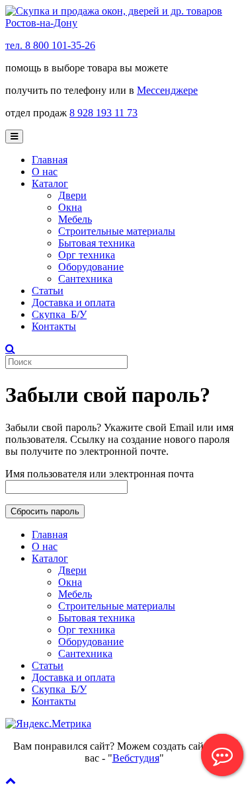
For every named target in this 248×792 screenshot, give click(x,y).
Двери (72, 195)
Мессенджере (167, 90)
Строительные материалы (116, 231)
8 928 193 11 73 (103, 112)
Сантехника (85, 278)
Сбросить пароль (45, 511)
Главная (49, 159)
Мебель (75, 219)
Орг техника (86, 254)
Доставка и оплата (73, 302)
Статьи (47, 290)
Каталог (50, 183)
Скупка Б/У (59, 314)
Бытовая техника (96, 243)
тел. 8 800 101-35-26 (50, 45)
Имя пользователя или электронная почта (99, 473)
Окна (70, 207)
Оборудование (91, 266)
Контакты (54, 326)
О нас (45, 171)
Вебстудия (135, 758)
